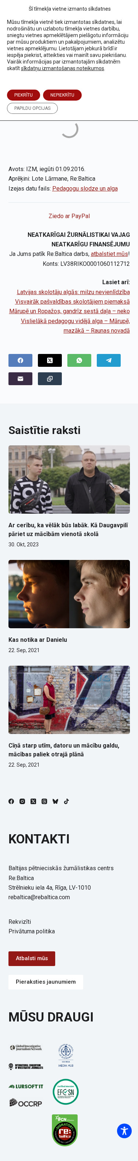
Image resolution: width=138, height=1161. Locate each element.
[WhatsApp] (79, 360)
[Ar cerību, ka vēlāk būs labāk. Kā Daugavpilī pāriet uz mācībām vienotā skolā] (69, 479)
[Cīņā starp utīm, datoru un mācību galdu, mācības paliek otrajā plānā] (69, 700)
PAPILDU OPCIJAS (32, 108)
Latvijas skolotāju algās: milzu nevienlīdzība (73, 292)
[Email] (20, 378)
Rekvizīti (19, 921)
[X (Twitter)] (50, 360)
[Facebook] (20, 360)
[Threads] (44, 801)
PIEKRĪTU (23, 95)
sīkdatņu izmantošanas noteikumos (62, 68)
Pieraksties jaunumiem (46, 982)
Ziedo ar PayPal (69, 216)
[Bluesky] (55, 801)
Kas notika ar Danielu (37, 639)
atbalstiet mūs (109, 253)
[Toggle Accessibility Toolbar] (124, 1131)
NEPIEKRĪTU (62, 95)
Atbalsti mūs (32, 958)
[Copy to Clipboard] (50, 378)
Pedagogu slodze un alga (85, 188)
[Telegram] (109, 360)
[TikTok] (66, 801)
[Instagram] (22, 801)
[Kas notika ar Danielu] (69, 594)
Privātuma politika (31, 931)
